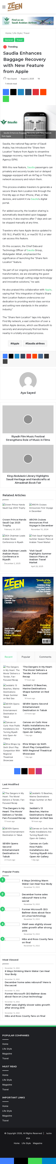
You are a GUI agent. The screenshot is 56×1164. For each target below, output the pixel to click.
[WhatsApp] (6, 99)
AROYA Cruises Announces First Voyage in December (41, 522)
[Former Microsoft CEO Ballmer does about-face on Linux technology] (11, 913)
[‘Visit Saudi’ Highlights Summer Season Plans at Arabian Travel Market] (41, 541)
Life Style (17, 33)
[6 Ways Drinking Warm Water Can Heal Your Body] (11, 885)
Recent (8, 656)
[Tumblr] (28, 92)
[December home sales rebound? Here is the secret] (11, 899)
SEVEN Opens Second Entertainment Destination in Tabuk (35, 707)
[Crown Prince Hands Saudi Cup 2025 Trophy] (14, 510)
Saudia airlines (36, 343)
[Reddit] (43, 92)
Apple (48, 289)
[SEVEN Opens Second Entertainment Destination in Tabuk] (11, 710)
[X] (13, 92)
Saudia (31, 167)
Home (8, 33)
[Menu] (3, 8)
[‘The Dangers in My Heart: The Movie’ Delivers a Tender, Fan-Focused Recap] (11, 673)
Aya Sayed (12, 78)
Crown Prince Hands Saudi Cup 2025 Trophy (14, 522)
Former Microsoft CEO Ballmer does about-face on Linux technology (36, 912)
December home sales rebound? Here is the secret (35, 897)
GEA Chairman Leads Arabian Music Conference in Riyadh (14, 555)
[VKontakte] (40, 356)
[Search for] (52, 8)
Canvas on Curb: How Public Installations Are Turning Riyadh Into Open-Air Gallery (41, 850)
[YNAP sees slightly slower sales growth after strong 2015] (11, 928)
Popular (26, 656)
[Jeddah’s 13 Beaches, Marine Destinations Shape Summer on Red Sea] (11, 692)
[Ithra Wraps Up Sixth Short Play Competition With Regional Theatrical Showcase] (11, 752)
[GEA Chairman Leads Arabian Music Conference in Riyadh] (14, 541)
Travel (26, 33)
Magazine (7, 1053)
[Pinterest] (36, 92)
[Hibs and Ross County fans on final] (11, 943)
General (9, 40)
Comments (45, 656)
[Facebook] (6, 92)
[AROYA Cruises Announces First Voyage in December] (41, 510)
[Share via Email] (46, 356)
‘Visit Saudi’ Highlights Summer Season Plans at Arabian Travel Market (40, 556)
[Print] (5, 361)
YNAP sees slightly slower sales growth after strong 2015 (37, 927)
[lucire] (15, 6)
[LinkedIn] (21, 92)
